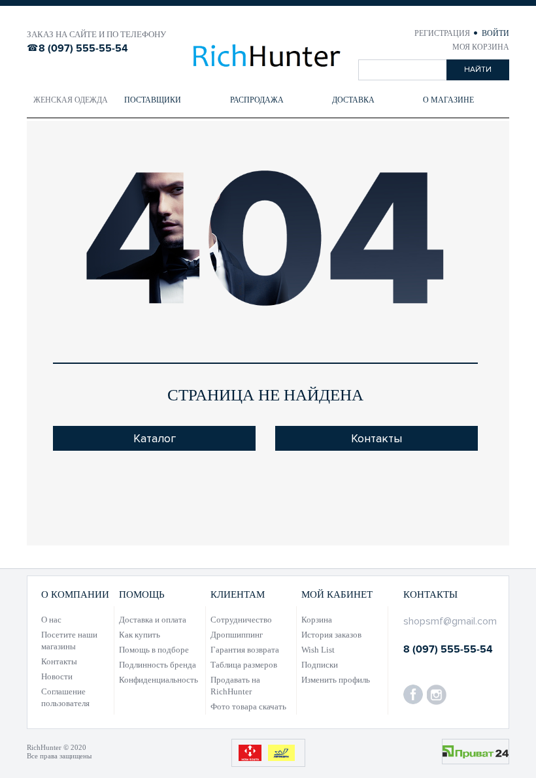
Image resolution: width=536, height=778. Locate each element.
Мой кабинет (337, 594)
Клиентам (237, 594)
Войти (495, 33)
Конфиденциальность (158, 680)
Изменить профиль (335, 680)
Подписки (319, 665)
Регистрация (443, 33)
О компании (75, 594)
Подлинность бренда (157, 665)
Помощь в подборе (154, 650)
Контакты (376, 438)
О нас (51, 619)
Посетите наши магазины (69, 640)
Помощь (142, 594)
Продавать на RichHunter (235, 685)
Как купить (139, 635)
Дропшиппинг (236, 635)
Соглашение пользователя (65, 697)
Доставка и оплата (152, 619)
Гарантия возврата (244, 650)
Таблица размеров (243, 665)
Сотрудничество (241, 619)
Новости (57, 676)
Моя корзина (480, 47)
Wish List (318, 650)
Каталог (154, 438)
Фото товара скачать (248, 706)
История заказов (331, 635)
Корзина (316, 619)
